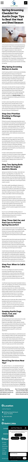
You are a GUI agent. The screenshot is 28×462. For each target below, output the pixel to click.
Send (25, 458)
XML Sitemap (14, 460)
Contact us (22, 384)
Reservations (7, 434)
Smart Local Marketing (17, 457)
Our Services (7, 428)
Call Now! (23, 438)
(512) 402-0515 (8, 416)
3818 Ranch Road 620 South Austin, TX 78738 (11, 413)
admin (3, 25)
